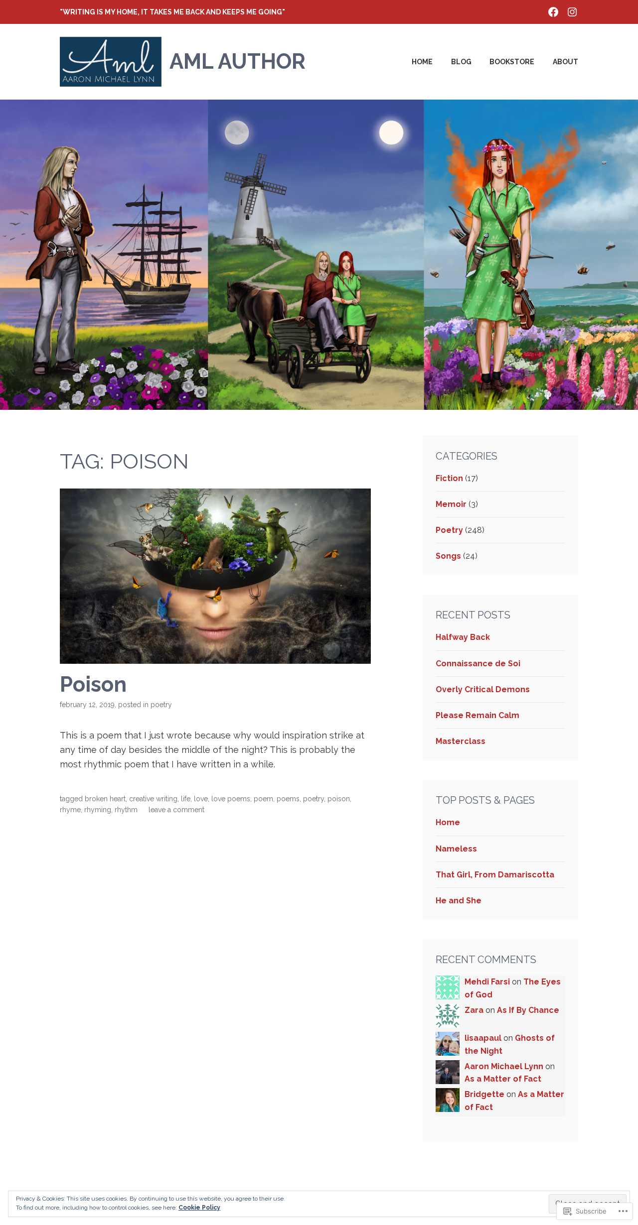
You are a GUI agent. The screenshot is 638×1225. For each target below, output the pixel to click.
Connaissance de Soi (478, 663)
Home (422, 62)
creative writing (153, 799)
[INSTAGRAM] (572, 11)
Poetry (161, 705)
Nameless (456, 849)
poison (338, 799)
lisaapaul (483, 1038)
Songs (448, 556)
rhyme (70, 810)
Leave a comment (176, 810)
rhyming (97, 810)
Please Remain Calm (477, 715)
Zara (474, 1010)
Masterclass (460, 741)
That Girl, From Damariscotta (495, 874)
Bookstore (511, 62)
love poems (230, 799)
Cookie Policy (199, 1207)
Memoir (451, 504)
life (185, 799)
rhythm (126, 810)
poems (288, 799)
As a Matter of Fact (503, 1079)
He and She (458, 900)
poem (263, 799)
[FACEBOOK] (553, 11)
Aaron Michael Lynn (504, 1066)
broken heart (105, 799)
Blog (461, 62)
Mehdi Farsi (487, 981)
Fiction (449, 478)
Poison (93, 684)
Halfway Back (463, 637)
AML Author (237, 61)
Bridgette (484, 1094)
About (565, 62)
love (201, 799)
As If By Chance (528, 1010)
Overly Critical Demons (483, 689)
